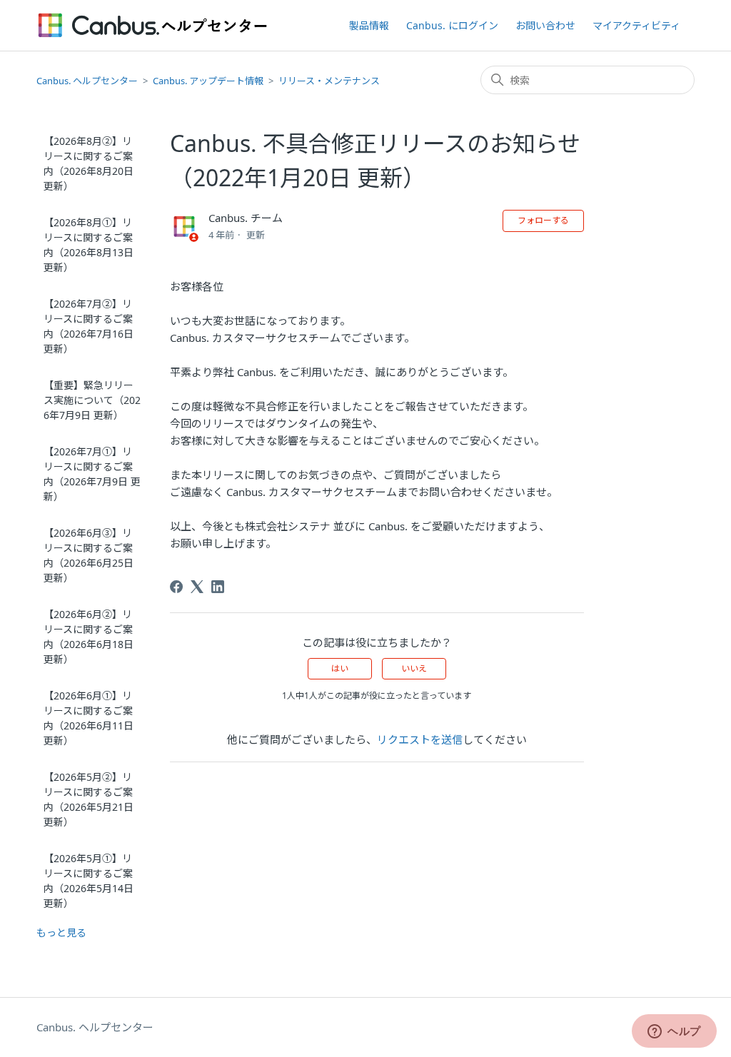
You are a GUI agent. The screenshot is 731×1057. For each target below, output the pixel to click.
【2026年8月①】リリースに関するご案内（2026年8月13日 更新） (88, 245)
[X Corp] (197, 586)
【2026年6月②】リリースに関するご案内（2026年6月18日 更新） (88, 636)
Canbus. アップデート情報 (208, 80)
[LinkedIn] (217, 586)
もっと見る (61, 932)
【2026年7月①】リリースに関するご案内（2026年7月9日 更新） (92, 474)
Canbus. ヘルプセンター (87, 80)
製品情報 (369, 25)
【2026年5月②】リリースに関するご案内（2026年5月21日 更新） (88, 799)
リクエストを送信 (420, 739)
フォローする (543, 220)
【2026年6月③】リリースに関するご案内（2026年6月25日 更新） (88, 555)
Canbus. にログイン (452, 25)
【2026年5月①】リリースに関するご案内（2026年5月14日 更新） (88, 880)
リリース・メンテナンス (329, 80)
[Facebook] (176, 586)
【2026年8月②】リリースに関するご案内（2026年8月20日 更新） (88, 163)
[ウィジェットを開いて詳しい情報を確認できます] (674, 1032)
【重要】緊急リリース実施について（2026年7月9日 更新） (92, 400)
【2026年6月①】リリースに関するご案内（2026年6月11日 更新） (88, 718)
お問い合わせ (545, 25)
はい (339, 668)
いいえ (414, 668)
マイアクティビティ (636, 25)
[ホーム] (153, 25)
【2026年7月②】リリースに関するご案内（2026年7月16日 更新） (88, 326)
